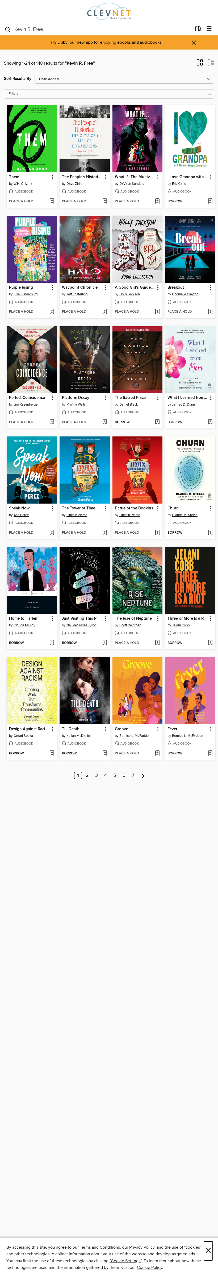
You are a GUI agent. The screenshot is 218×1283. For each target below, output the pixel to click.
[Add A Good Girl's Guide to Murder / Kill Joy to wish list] (157, 311)
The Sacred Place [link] (130, 397)
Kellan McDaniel (78, 736)
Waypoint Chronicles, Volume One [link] (82, 287)
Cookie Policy (149, 1267)
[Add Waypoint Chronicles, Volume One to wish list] (104, 311)
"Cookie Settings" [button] (125, 1261)
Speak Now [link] (19, 508)
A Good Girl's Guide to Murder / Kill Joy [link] (135, 287)
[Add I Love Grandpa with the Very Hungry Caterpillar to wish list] (210, 201)
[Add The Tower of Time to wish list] (104, 532)
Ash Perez (21, 515)
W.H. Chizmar (23, 184)
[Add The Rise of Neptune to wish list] (157, 643)
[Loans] (198, 29)
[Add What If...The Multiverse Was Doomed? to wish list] (157, 201)
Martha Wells (76, 404)
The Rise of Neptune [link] (133, 618)
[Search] (7, 29)
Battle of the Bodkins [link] (134, 508)
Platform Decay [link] (75, 397)
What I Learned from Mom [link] (187, 397)
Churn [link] (173, 508)
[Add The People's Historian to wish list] (104, 201)
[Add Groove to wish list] (157, 753)
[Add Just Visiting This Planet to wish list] (104, 643)
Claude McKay (24, 625)
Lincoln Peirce (76, 515)
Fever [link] (172, 729)
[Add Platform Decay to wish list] (104, 422)
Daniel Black (128, 404)
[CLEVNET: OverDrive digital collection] (109, 11)
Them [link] (14, 177)
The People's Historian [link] (82, 177)
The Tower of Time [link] (78, 508)
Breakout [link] (175, 287)
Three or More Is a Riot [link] (187, 618)
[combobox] (98, 29)
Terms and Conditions (100, 1247)
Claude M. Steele (185, 515)
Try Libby (59, 42)
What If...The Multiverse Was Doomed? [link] (135, 177)
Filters (14, 94)
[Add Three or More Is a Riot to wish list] (210, 643)
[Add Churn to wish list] (210, 532)
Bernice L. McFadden (134, 736)
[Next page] (143, 775)
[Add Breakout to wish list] (210, 311)
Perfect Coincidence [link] (27, 397)
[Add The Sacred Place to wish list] (157, 422)
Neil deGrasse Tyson (81, 625)
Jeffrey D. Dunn (183, 404)
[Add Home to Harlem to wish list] (51, 643)
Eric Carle (179, 184)
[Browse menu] (209, 28)
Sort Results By (17, 78)
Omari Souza (23, 736)
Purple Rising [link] (21, 287)
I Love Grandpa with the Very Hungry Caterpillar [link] (187, 177)
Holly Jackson (129, 294)
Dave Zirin (74, 184)
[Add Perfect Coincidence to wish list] (51, 422)
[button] (199, 64)
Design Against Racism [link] (29, 729)
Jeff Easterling (76, 294)
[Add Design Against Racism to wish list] (51, 753)
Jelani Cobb (181, 625)
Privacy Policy (141, 1247)
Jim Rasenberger (26, 404)
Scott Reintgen (130, 625)
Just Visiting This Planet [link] (82, 618)
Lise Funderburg (25, 294)
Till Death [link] (70, 729)
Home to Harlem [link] (23, 618)
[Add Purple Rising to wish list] (51, 311)
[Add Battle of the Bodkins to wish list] (157, 532)
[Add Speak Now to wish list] (51, 532)
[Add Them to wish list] (51, 201)
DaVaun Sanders (131, 184)
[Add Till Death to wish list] (104, 753)
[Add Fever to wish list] (210, 753)
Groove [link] (121, 729)
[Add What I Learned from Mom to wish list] (210, 422)
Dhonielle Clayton (185, 294)
